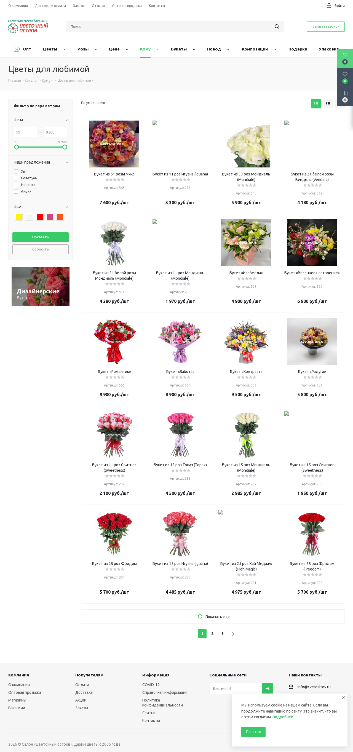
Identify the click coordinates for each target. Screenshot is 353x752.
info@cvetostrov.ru (314, 687)
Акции (80, 700)
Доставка (84, 692)
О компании (19, 684)
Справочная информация (164, 692)
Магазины (17, 700)
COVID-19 (151, 684)
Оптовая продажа (24, 692)
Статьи (149, 713)
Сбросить (40, 249)
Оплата (82, 684)
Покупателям (89, 675)
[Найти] (277, 26)
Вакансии (16, 708)
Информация (156, 675)
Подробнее (282, 717)
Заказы (81, 708)
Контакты (151, 720)
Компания (18, 675)
